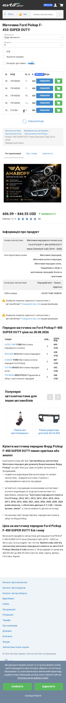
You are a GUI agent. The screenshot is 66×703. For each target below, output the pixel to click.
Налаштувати (33, 696)
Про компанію (10, 625)
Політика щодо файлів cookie (32, 678)
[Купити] (58, 81)
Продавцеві (9, 609)
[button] (48, 5)
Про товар (31, 153)
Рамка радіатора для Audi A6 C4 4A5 (49, 432)
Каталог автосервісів (14, 588)
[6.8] (19, 14)
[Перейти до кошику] (61, 5)
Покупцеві (8, 614)
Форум (6, 642)
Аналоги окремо (15, 57)
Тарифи (6, 620)
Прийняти (17, 686)
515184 (13, 110)
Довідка (7, 631)
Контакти (7, 636)
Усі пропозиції (13, 153)
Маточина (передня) (22, 354)
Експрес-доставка (16, 63)
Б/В (8, 51)
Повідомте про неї (30, 304)
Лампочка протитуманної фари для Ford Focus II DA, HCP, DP (20, 432)
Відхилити (48, 686)
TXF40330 (15, 81)
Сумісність (47, 153)
